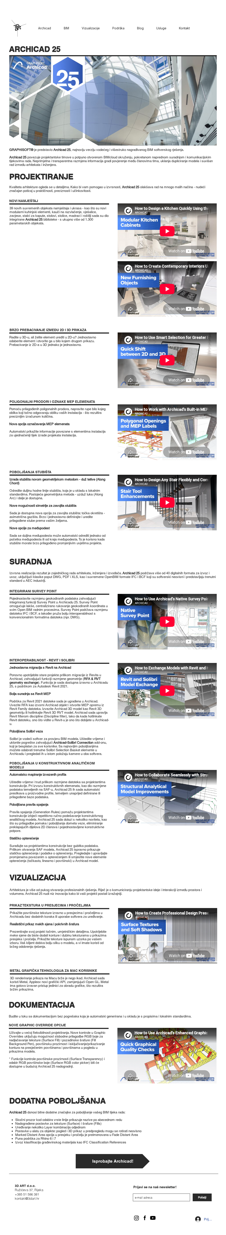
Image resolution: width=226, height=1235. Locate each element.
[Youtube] (153, 1218)
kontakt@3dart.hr (27, 1198)
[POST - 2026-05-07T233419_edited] (144, 1218)
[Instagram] (136, 1218)
